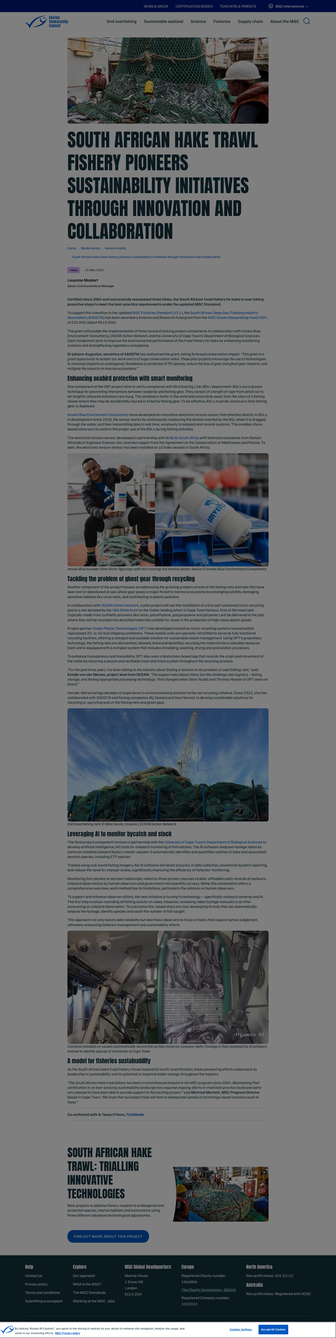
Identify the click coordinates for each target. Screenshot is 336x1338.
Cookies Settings (241, 1329)
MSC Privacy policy (67, 1333)
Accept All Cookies (273, 1329)
